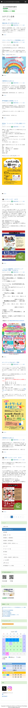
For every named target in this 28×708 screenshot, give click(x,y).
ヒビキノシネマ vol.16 (11, 199)
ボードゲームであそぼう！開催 (10, 362)
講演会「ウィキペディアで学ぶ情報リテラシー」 (13, 124)
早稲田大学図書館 (6, 611)
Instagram (5, 696)
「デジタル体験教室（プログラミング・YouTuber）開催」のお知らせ (13, 269)
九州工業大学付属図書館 (8, 610)
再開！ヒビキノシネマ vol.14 (13, 457)
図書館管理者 (15, 25)
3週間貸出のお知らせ (8, 81)
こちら (7, 54)
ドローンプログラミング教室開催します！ (13, 40)
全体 (24, 25)
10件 (9, 19)
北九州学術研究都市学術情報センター (12, 2)
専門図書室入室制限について (10, 101)
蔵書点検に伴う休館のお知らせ (10, 23)
